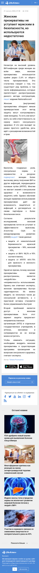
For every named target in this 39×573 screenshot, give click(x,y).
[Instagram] (24, 396)
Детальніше (23, 569)
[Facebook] (5, 396)
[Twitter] (10, 396)
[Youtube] (14, 396)
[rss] (5, 400)
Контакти (5, 556)
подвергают (9, 177)
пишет (7, 99)
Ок (15, 569)
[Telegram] (29, 396)
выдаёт (14, 237)
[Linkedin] (19, 396)
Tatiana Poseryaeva (16, 360)
